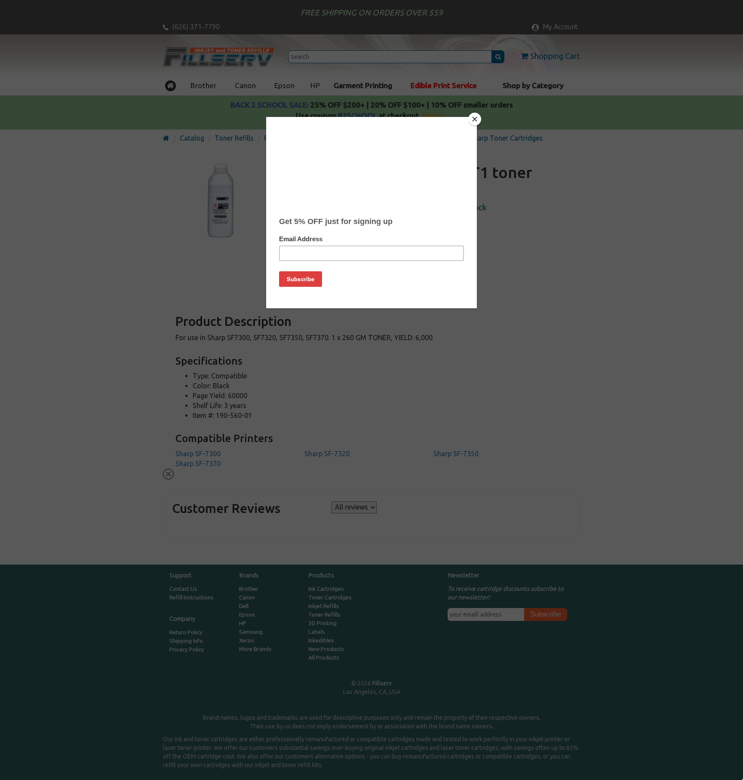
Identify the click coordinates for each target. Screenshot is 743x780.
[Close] (474, 119)
